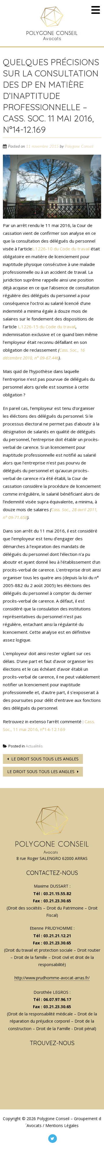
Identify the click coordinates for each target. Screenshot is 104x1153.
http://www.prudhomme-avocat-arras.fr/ (52, 977)
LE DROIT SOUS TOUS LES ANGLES (44, 759)
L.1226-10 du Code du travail (61, 249)
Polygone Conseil (79, 147)
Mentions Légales (62, 1125)
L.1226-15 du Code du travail (46, 326)
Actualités (34, 746)
